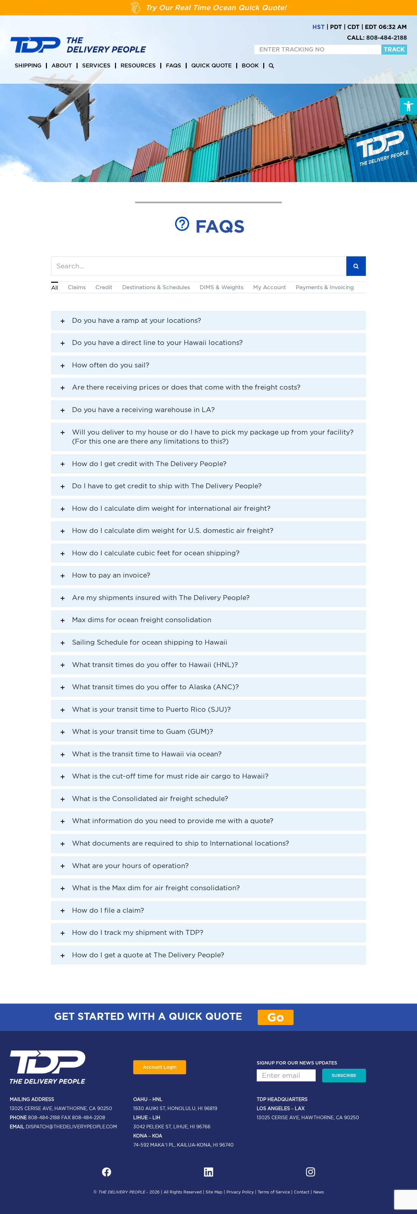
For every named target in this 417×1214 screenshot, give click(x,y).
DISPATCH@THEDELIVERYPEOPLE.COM (71, 1126)
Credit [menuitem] (103, 287)
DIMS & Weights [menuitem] (221, 287)
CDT (353, 26)
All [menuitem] (54, 287)
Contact (301, 1192)
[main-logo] (78, 39)
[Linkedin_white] (208, 1169)
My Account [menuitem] (269, 287)
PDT (336, 26)
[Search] (271, 65)
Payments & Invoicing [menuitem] (325, 287)
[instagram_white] (310, 1169)
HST (318, 26)
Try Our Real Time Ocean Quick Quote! (215, 7)
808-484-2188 (386, 37)
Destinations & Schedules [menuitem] (156, 287)
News (318, 1192)
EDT (371, 26)
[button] (408, 106)
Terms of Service (274, 1192)
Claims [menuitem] (77, 287)
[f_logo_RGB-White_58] (106, 1169)
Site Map (214, 1192)
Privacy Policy (240, 1192)
